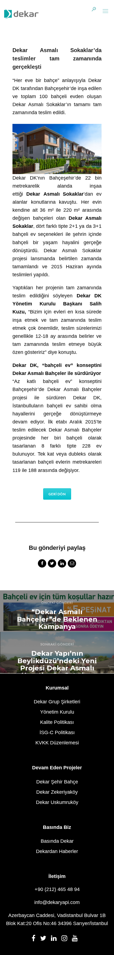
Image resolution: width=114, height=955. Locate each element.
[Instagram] (66, 940)
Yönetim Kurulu (57, 712)
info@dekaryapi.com (57, 902)
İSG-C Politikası (57, 732)
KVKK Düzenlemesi (57, 742)
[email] (72, 564)
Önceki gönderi (57, 603)
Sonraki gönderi (57, 644)
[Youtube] (76, 940)
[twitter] (52, 564)
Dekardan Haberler (57, 851)
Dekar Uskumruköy (57, 802)
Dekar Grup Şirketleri (57, 701)
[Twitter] (45, 940)
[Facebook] (35, 940)
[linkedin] (62, 564)
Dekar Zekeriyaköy (57, 792)
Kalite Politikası (57, 722)
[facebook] (42, 564)
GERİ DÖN (57, 494)
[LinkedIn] (55, 940)
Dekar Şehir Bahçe (57, 782)
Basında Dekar (57, 841)
